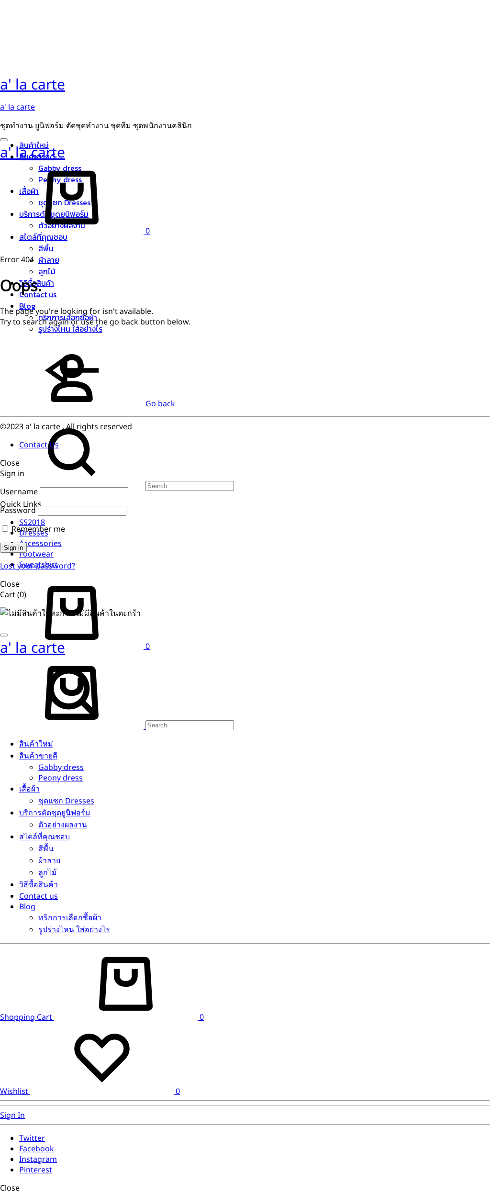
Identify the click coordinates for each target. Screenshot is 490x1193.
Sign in (13, 547)
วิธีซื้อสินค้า (38, 884)
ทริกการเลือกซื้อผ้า (69, 917)
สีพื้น (46, 248)
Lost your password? (37, 565)
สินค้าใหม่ (36, 743)
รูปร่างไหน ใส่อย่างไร (70, 328)
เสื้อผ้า (29, 788)
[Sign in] (72, 411)
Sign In (12, 1115)
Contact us (38, 896)
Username (19, 491)
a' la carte (17, 106)
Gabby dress (61, 767)
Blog (27, 906)
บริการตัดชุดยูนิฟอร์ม (54, 812)
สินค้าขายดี (38, 755)
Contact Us (39, 444)
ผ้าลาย (48, 260)
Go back (159, 403)
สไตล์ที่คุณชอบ (43, 237)
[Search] (117, 485)
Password (18, 510)
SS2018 (32, 522)
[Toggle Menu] (4, 139)
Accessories (40, 543)
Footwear (36, 553)
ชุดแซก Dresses (66, 800)
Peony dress (60, 777)
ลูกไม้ (47, 271)
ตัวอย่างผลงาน (62, 824)
